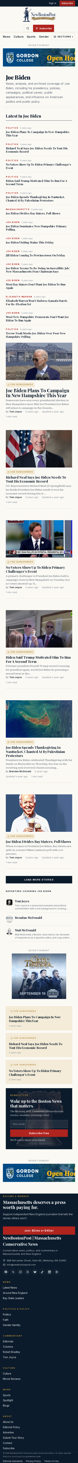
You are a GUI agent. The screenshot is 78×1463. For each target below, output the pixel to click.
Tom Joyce (15, 411)
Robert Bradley (11, 1352)
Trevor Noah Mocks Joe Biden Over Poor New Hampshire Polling (36, 335)
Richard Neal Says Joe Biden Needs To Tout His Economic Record (37, 150)
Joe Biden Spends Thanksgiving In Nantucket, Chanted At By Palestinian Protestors (35, 198)
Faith (6, 1319)
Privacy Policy (33, 1461)
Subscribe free (39, 1133)
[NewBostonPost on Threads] (27, 1272)
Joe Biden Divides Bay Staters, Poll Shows (33, 213)
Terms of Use (51, 1461)
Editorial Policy (11, 1427)
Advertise (8, 1432)
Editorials (8, 1341)
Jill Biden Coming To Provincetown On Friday (35, 255)
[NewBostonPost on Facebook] (6, 1272)
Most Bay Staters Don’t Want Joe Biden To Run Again (35, 286)
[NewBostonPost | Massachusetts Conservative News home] (39, 15)
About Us (8, 1421)
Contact (7, 1443)
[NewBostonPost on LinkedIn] (49, 1272)
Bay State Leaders (13, 1298)
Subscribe (67, 3)
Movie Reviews (11, 1378)
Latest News (10, 1287)
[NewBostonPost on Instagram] (20, 1272)
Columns (8, 1346)
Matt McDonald (25, 930)
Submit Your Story (13, 1437)
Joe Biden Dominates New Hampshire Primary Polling (36, 228)
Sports (31, 36)
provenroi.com (33, 1456)
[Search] (28, 28)
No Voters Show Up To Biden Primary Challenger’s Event (38, 166)
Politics (7, 1314)
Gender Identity (49, 36)
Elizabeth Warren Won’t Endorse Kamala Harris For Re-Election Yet (36, 302)
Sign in (52, 3)
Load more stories (39, 879)
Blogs (6, 1405)
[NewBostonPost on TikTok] (42, 1272)
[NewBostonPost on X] (13, 1272)
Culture (19, 36)
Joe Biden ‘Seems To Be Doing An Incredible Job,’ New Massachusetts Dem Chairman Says (38, 270)
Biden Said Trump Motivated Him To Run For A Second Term (36, 182)
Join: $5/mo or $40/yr (39, 1230)
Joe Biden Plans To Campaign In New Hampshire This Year (37, 133)
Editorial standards (13, 1461)
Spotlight (8, 1400)
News (6, 36)
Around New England (15, 1292)
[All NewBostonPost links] (56, 1272)
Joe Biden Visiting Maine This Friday (30, 242)
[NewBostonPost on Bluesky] (35, 1272)
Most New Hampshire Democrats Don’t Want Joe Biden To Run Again (37, 318)
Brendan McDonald (20, 771)
